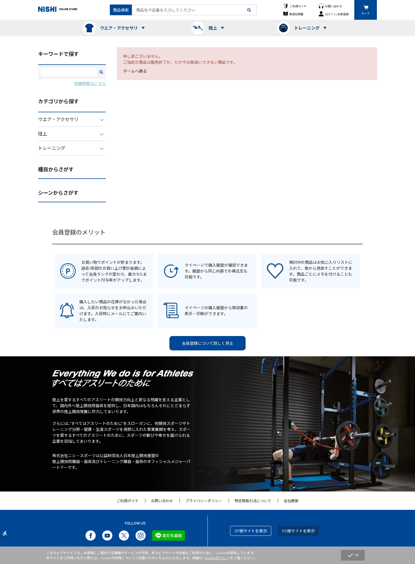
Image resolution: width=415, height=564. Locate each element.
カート (365, 13)
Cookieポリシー (217, 558)
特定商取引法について (253, 501)
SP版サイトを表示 (250, 530)
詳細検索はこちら (90, 83)
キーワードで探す (58, 54)
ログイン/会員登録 (337, 14)
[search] (249, 10)
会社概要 (291, 501)
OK (353, 555)
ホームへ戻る (135, 71)
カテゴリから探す (58, 101)
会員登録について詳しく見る (207, 343)
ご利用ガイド (298, 6)
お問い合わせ (333, 6)
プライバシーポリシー (203, 501)
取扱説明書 (296, 14)
